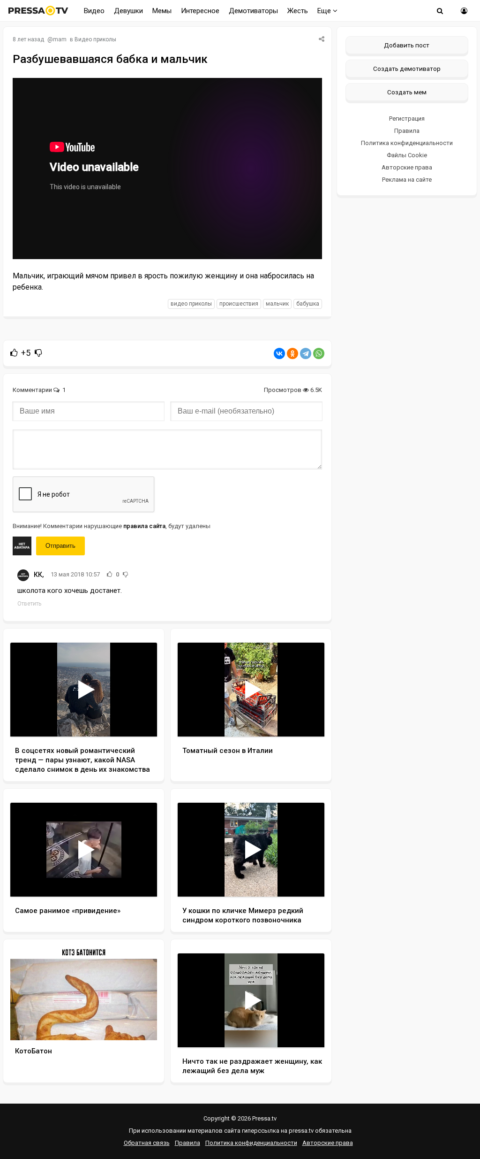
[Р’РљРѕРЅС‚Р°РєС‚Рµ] (279, 353)
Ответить (29, 603)
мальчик (277, 303)
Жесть (297, 11)
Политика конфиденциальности (407, 142)
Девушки (128, 11)
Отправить (60, 545)
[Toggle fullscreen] (139, 720)
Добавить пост (406, 45)
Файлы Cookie (407, 155)
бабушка (307, 303)
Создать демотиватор (407, 68)
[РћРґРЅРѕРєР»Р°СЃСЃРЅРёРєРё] (292, 353)
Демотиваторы (253, 11)
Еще (325, 11)
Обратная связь (147, 1142)
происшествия (238, 303)
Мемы (162, 11)
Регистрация (407, 118)
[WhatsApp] (318, 353)
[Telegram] (305, 353)
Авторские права (407, 167)
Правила (407, 130)
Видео (94, 11)
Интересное (200, 11)
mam (60, 39)
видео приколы (191, 303)
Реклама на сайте (407, 179)
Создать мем (407, 92)
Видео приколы (95, 39)
